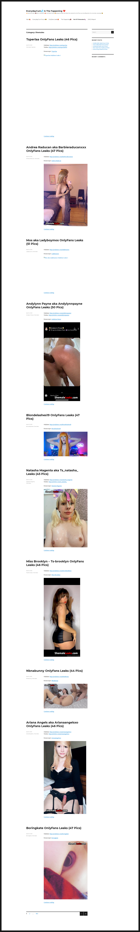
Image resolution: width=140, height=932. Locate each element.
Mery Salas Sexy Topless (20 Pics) (101, 47)
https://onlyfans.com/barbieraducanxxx (61, 156)
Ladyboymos (55, 253)
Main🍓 (28, 19)
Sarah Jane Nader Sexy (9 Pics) (100, 46)
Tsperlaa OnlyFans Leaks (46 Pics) (51, 39)
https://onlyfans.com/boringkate (59, 834)
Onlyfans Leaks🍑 (54, 19)
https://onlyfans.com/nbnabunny (59, 676)
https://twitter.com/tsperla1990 (58, 47)
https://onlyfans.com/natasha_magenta (61, 479)
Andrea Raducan (56, 160)
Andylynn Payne (56, 319)
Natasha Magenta (57, 486)
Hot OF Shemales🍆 (79, 19)
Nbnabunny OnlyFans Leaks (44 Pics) (54, 671)
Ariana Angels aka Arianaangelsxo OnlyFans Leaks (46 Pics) (52, 724)
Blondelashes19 (56, 428)
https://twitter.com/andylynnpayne (59, 315)
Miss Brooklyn (56, 575)
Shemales (28, 47)
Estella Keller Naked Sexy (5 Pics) (101, 43)
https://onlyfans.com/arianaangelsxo (60, 732)
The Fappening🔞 (66, 19)
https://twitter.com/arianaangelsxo (59, 734)
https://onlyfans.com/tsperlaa (58, 45)
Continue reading (49, 136)
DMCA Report (92, 19)
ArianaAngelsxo (56, 738)
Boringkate (55, 838)
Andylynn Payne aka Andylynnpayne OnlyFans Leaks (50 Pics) (54, 305)
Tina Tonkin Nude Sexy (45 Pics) (100, 44)
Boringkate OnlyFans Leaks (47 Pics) (53, 828)
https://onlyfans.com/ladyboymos (59, 249)
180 (37, 913)
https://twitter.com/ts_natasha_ (58, 482)
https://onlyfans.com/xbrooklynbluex (60, 570)
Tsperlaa (54, 51)
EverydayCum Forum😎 (40, 19)
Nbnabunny (55, 680)
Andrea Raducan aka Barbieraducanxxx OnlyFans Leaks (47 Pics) (56, 149)
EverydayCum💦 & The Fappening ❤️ (45, 11)
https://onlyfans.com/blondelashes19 (60, 424)
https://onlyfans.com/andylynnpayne (60, 313)
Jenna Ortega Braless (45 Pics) (100, 49)
